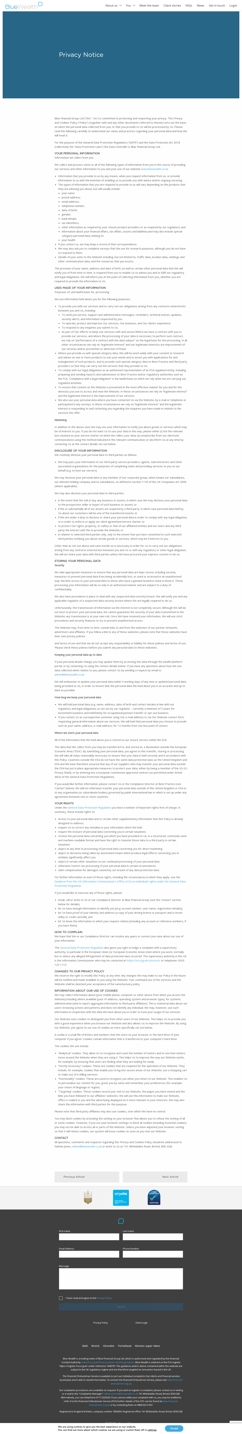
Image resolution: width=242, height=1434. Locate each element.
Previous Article (74, 1177)
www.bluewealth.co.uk (154, 169)
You (128, 5)
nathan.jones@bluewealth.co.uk (120, 1393)
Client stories (172, 5)
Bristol (95, 1346)
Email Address (66, 1248)
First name (64, 1231)
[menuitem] (113, 5)
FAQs (188, 5)
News (200, 5)
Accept (174, 1428)
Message (64, 1266)
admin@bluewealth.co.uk (69, 674)
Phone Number (131, 1248)
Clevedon (108, 1346)
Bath (85, 1346)
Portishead (124, 1346)
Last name (128, 1231)
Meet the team (149, 5)
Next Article (170, 1177)
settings (152, 1430)
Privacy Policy (104, 1298)
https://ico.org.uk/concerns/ (143, 960)
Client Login (141, 1322)
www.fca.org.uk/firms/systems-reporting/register (108, 1362)
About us (111, 5)
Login (233, 5)
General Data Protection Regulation (89, 807)
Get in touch (217, 5)
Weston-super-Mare (147, 1346)
